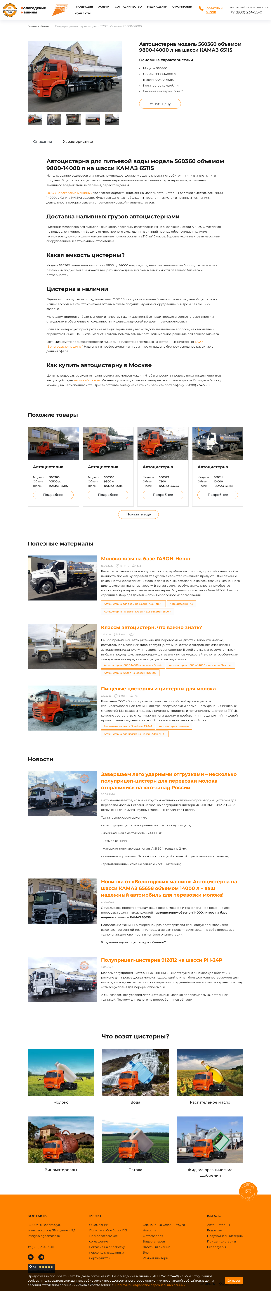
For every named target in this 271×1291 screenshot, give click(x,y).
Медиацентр (157, 6)
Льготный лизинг (156, 1247)
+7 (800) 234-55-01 (246, 12)
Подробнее (53, 495)
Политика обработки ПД (108, 1230)
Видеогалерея (154, 1241)
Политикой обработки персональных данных (150, 1285)
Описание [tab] (42, 141)
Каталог (47, 26)
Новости (149, 1230)
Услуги (104, 6)
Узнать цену (160, 104)
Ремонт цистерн (155, 1258)
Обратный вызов (214, 10)
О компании (182, 6)
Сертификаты (99, 1258)
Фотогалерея (153, 1236)
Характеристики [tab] (78, 141)
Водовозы (215, 1230)
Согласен (234, 1280)
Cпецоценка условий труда (164, 1225)
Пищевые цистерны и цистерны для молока (158, 689)
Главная (33, 26)
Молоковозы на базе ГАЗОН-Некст (146, 559)
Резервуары (216, 1247)
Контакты (83, 13)
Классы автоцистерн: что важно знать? (151, 627)
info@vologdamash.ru (44, 1236)
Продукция (84, 6)
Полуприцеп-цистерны (225, 1236)
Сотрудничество (128, 6)
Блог (146, 1252)
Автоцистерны (218, 1225)
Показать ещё (138, 514)
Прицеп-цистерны (221, 1241)
